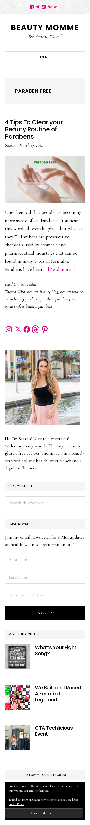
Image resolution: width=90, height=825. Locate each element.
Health (31, 284)
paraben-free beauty (20, 306)
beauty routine (71, 291)
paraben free (65, 299)
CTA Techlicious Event (54, 730)
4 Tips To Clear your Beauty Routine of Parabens (34, 129)
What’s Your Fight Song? (55, 650)
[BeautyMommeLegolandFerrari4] (17, 697)
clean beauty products (22, 299)
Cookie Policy (16, 804)
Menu (45, 57)
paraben (47, 299)
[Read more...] (61, 269)
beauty (32, 291)
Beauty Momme (45, 27)
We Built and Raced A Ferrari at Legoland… (58, 693)
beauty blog (49, 291)
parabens (45, 306)
